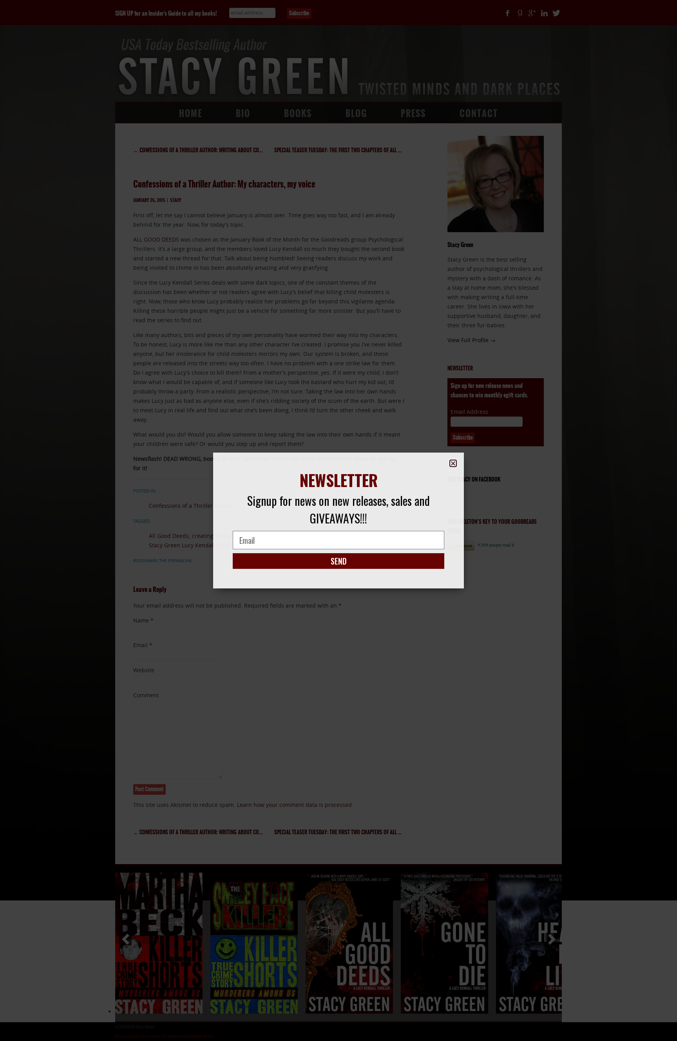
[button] (453, 463)
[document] (338, 520)
